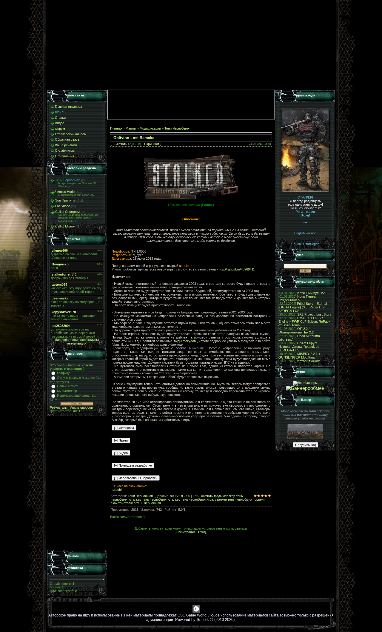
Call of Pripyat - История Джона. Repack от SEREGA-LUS (298, 346)
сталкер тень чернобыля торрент (240, 499)
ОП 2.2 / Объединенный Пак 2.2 (296, 330)
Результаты (58, 407)
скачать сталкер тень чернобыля (136, 503)
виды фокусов (185, 341)
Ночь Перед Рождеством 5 (296, 298)
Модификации (150, 128)
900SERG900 (180, 496)
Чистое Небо (65, 191)
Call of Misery (65, 226)
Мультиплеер (67, 391)
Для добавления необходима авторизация (77, 341)
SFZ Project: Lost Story (314, 314)
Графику (63, 373)
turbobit (117, 489)
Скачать (121, 144)
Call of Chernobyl (67, 211)
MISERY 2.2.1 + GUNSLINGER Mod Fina (299, 355)
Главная (116, 128)
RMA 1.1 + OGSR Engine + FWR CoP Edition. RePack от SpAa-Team (304, 321)
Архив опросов (81, 407)
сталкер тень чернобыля (148, 499)
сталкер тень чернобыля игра (190, 499)
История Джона (309, 361)
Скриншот (151, 144)
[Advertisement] (77, 483)
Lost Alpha (62, 206)
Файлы (131, 128)
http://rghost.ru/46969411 (237, 269)
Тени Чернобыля (67, 180)
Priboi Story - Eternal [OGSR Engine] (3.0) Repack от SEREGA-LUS (302, 307)
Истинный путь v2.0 (312, 293)
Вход (202, 532)
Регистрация (185, 532)
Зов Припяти (65, 200)
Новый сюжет (67, 386)
